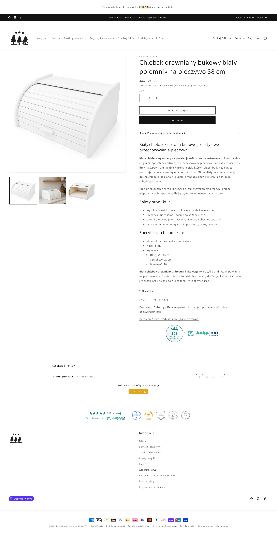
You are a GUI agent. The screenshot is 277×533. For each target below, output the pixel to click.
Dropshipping (146, 481)
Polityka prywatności (115, 526)
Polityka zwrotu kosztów (139, 526)
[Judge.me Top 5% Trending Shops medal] (185, 415)
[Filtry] (199, 376)
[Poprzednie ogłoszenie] (87, 17)
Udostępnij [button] (148, 291)
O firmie (143, 440)
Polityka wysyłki (187, 526)
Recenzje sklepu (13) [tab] (85, 377)
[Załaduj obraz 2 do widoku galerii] (52, 190)
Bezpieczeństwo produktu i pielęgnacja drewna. (169, 319)
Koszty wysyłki (147, 458)
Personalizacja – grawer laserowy (157, 475)
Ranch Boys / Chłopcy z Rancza (70, 526)
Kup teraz (178, 120)
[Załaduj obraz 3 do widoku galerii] (81, 190)
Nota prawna (222, 526)
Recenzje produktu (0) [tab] (63, 377)
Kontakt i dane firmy (150, 446)
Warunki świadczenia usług (165, 526)
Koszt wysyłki (170, 85)
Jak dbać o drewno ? (150, 452)
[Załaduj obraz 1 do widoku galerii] (23, 190)
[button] (55, 38)
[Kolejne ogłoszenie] (190, 17)
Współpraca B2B (148, 469)
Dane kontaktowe (205, 526)
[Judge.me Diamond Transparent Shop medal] (136, 415)
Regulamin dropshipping (152, 487)
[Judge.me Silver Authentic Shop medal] (160, 415)
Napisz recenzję (138, 391)
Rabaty (143, 464)
